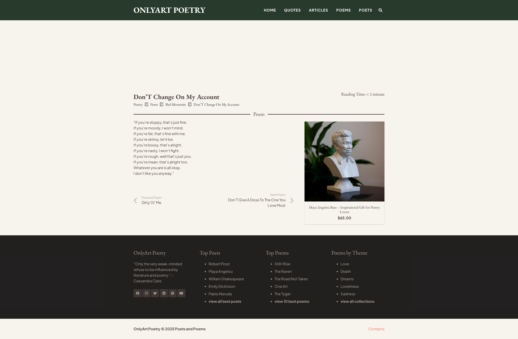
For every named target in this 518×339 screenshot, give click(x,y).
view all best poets (225, 301)
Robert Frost (219, 263)
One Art (281, 286)
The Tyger (283, 293)
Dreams (347, 278)
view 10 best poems (292, 301)
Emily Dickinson (222, 286)
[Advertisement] (259, 30)
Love (345, 263)
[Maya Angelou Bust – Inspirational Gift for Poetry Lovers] (344, 124)
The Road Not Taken (291, 278)
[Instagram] (146, 293)
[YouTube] (181, 293)
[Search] (380, 10)
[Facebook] (138, 293)
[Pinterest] (173, 293)
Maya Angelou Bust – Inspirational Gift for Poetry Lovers (344, 209)
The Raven (283, 271)
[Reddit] (164, 293)
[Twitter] (155, 293)
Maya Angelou (221, 271)
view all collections (357, 301)
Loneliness (350, 286)
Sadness (348, 293)
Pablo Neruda (220, 293)
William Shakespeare (226, 278)
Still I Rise (282, 263)
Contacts (376, 328)
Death (346, 271)
